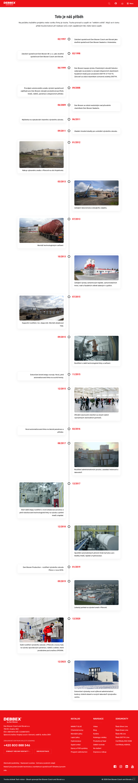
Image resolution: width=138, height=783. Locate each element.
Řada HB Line (121, 734)
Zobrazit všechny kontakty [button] (17, 751)
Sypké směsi (76, 745)
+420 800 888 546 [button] (17, 745)
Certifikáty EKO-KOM (124, 741)
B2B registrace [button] (43, 751)
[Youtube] (132, 767)
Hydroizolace (76, 741)
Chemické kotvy (77, 730)
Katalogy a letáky (99, 737)
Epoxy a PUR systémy (79, 748)
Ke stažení (97, 748)
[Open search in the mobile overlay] (109, 3)
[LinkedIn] (127, 767)
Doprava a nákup (99, 752)
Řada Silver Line (122, 726)
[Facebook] (115, 767)
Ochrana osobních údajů (45, 763)
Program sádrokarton (79, 752)
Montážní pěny (76, 734)
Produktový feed (99, 741)
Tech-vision (20, 779)
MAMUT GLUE (76, 726)
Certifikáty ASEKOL (123, 745)
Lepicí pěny (75, 737)
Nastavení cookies (28, 763)
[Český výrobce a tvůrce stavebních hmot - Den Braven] (13, 720)
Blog (95, 730)
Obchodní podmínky (11, 763)
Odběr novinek (99, 745)
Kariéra (96, 734)
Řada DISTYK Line (122, 737)
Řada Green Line (122, 730)
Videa (95, 726)
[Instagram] (121, 767)
